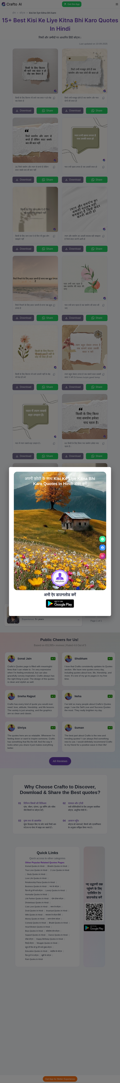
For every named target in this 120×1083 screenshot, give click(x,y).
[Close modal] (106, 471)
